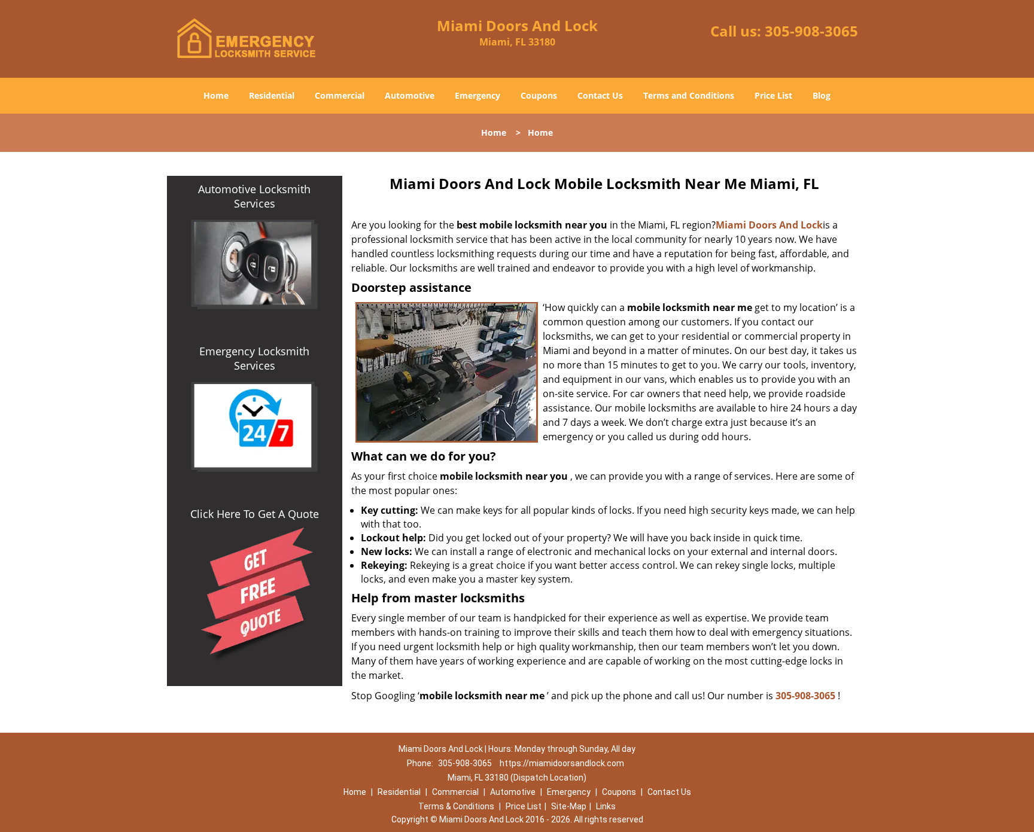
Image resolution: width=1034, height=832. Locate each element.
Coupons (539, 95)
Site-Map (568, 806)
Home (216, 95)
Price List (773, 95)
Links (606, 806)
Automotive (409, 95)
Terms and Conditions (688, 95)
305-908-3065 (811, 31)
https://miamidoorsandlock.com (562, 763)
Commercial (339, 95)
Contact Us (600, 95)
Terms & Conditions (456, 806)
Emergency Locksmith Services (254, 358)
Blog (822, 95)
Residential (271, 95)
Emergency (477, 95)
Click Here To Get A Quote (254, 514)
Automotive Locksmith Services (254, 196)
